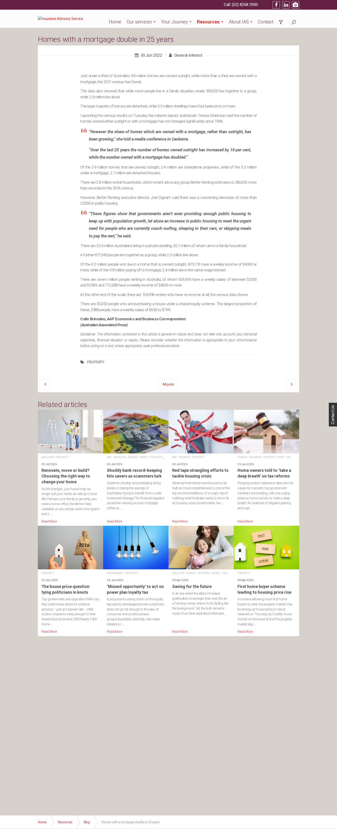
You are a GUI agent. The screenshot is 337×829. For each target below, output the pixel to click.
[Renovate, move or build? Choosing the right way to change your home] (70, 467)
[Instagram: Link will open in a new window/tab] (295, 4)
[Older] (45, 384)
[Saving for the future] (201, 580)
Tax (288, 457)
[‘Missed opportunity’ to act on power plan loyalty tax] (135, 580)
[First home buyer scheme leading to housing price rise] (266, 580)
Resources (208, 22)
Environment (115, 573)
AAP (109, 457)
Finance (133, 457)
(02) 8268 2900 (245, 4)
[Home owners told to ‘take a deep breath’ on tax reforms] (266, 467)
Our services (139, 22)
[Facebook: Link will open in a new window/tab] (276, 4)
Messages (255, 457)
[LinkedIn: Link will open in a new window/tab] (286, 4)
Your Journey (174, 22)
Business (184, 457)
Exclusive (47, 457)
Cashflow (119, 457)
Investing (204, 573)
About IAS (239, 22)
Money (143, 457)
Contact (265, 22)
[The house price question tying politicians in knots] (70, 580)
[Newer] (291, 384)
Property (61, 457)
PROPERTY (95, 362)
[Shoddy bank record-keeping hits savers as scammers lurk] (135, 467)
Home (115, 22)
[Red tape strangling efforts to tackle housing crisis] (201, 467)
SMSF (281, 457)
